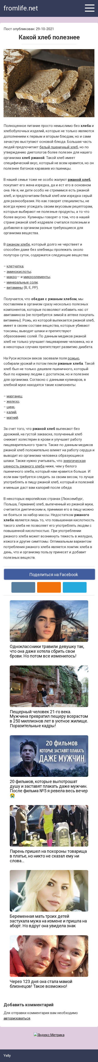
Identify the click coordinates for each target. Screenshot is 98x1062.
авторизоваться (17, 1018)
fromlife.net (21, 8)
